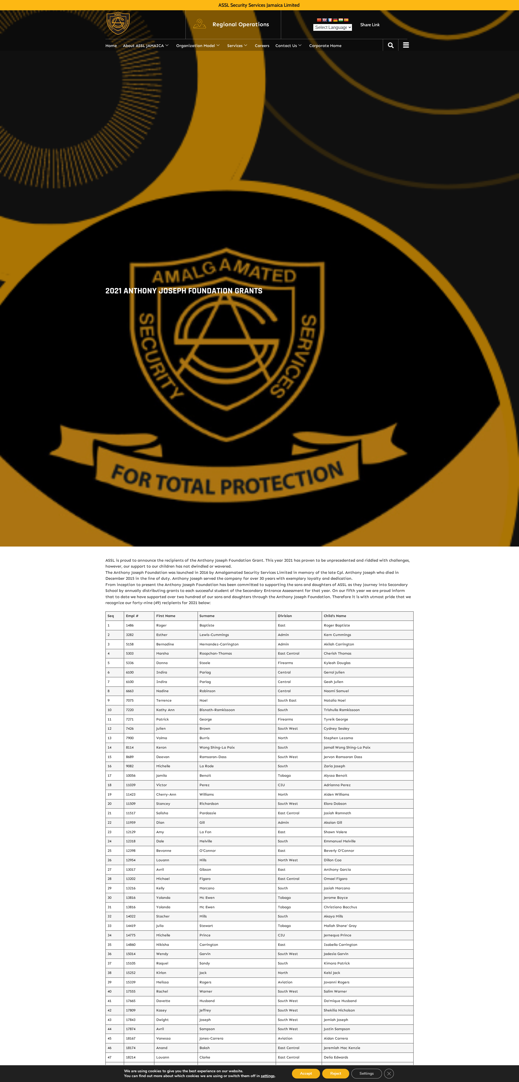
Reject (335, 1073)
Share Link (370, 24)
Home (111, 45)
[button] (241, 24)
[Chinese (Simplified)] (319, 20)
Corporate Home (325, 45)
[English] (324, 20)
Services (234, 45)
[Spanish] (346, 20)
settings (268, 1076)
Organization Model (195, 45)
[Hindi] (340, 20)
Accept (306, 1073)
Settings (367, 1073)
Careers (262, 45)
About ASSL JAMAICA (143, 45)
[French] (329, 20)
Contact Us (286, 45)
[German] (335, 20)
